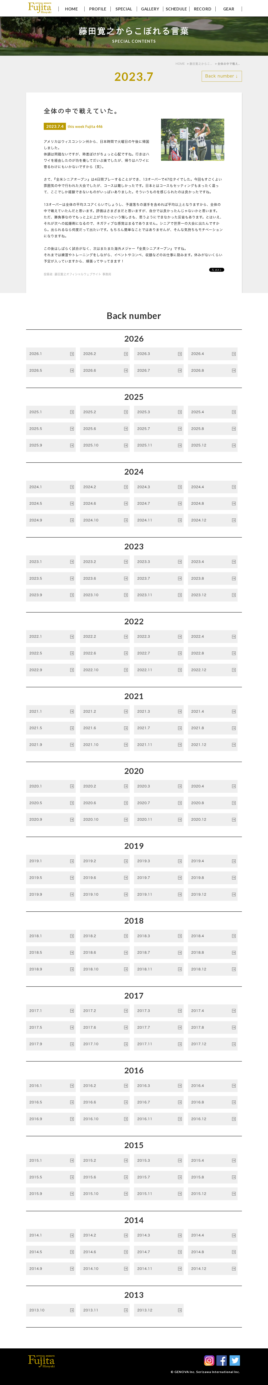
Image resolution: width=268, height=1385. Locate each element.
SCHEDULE (176, 8)
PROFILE (97, 8)
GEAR (228, 8)
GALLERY (150, 8)
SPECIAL (124, 8)
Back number (221, 76)
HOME (71, 8)
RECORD (202, 8)
